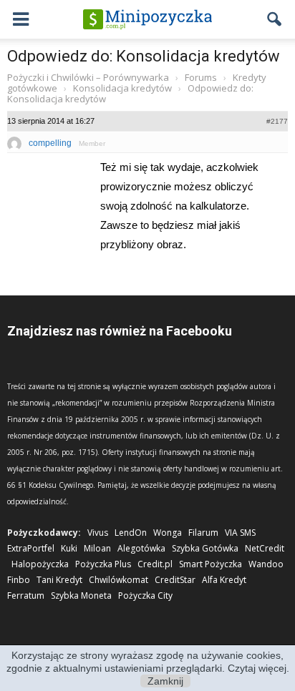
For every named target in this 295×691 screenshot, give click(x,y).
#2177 (277, 121)
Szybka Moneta (81, 595)
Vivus (97, 532)
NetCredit (264, 548)
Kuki (69, 548)
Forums (201, 77)
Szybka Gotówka (205, 548)
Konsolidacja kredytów (122, 88)
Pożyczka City (145, 595)
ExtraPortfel (30, 548)
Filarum (203, 532)
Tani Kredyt (59, 580)
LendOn (131, 532)
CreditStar (175, 580)
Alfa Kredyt (224, 580)
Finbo (18, 580)
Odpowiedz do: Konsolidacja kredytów (143, 56)
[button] (275, 19)
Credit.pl (155, 564)
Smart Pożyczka (210, 564)
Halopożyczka (40, 564)
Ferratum (25, 595)
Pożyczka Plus (103, 564)
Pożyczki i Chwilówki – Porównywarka (88, 77)
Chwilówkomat (118, 580)
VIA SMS (240, 532)
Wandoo (266, 564)
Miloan (97, 548)
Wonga (167, 532)
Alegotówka (141, 548)
